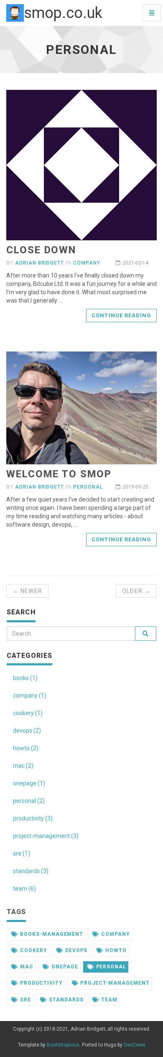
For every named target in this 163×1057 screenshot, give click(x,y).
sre (25, 1000)
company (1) (29, 695)
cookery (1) (28, 713)
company (86, 263)
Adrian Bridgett (39, 263)
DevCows (134, 1045)
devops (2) (27, 730)
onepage (64, 967)
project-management (114, 983)
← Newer (27, 591)
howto (116, 950)
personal (88, 487)
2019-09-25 (135, 487)
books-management (51, 934)
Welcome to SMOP (59, 474)
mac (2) (23, 765)
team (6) (24, 888)
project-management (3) (46, 836)
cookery (33, 950)
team (109, 1000)
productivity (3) (33, 818)
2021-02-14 (135, 263)
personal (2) (29, 800)
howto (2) (25, 748)
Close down (41, 250)
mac (26, 967)
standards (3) (30, 871)
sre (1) (21, 853)
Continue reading (121, 315)
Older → (136, 591)
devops (76, 950)
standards (66, 1000)
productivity (41, 983)
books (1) (25, 678)
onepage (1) (29, 783)
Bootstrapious (63, 1045)
